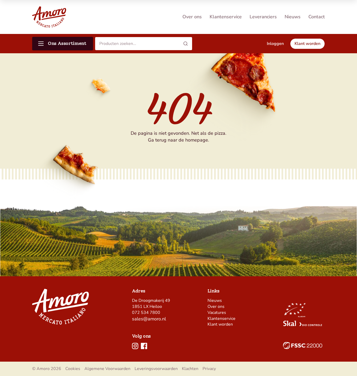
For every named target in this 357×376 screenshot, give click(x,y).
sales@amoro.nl (149, 319)
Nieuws (293, 17)
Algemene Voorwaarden (107, 369)
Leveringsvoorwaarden (156, 369)
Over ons (192, 17)
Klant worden (220, 324)
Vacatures (217, 312)
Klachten (190, 369)
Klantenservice (226, 17)
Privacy (209, 369)
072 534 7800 (146, 312)
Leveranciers (263, 17)
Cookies (72, 369)
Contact (316, 17)
